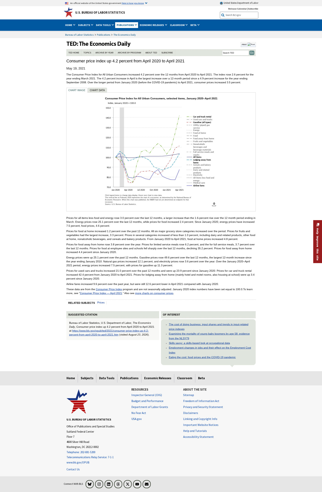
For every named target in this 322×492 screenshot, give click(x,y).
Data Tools (106, 378)
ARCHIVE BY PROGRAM (129, 53)
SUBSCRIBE (167, 53)
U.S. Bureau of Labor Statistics (100, 12)
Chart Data (97, 90)
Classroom (184, 378)
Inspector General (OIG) (146, 395)
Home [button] (69, 25)
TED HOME (73, 53)
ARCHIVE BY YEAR (104, 53)
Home (71, 378)
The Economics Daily (124, 34)
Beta (201, 378)
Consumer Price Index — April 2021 (101, 293)
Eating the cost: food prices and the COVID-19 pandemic (202, 357)
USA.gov (136, 419)
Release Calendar (237, 8)
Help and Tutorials (195, 431)
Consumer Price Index (109, 289)
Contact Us (73, 469)
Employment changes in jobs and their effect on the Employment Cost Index (210, 350)
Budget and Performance (147, 401)
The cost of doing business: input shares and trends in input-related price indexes (208, 326)
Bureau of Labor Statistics (79, 34)
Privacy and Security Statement (203, 407)
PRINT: (245, 44)
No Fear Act (138, 413)
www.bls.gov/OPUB (78, 462)
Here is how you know (133, 2)
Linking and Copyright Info (200, 419)
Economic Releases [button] (152, 25)
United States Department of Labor (240, 2)
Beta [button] (193, 25)
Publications (103, 34)
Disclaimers (190, 413)
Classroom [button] (177, 25)
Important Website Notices (200, 425)
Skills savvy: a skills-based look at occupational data (199, 343)
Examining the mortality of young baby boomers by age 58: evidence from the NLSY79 (209, 336)
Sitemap (188, 395)
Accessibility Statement (198, 437)
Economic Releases (157, 378)
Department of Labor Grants (149, 407)
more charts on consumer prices (154, 293)
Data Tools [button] (103, 25)
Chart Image (76, 90)
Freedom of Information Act (201, 401)
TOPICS (87, 53)
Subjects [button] (84, 25)
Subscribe (253, 8)
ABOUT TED (151, 53)
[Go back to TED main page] (153, 45)
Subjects (87, 378)
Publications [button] (126, 25)
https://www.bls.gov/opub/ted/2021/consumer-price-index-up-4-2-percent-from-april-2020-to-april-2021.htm (109, 332)
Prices (101, 302)
